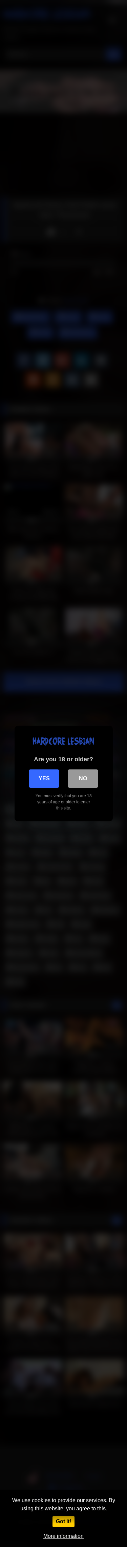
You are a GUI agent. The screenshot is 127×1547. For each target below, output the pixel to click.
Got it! (63, 1521)
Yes (44, 778)
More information (63, 1536)
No (83, 778)
